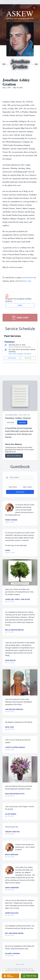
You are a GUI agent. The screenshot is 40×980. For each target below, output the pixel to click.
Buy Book (22, 422)
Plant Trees (28, 358)
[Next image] (35, 682)
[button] (20, 572)
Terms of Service (26, 970)
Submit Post (20, 492)
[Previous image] (4, 682)
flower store (26, 281)
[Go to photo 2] (20, 694)
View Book (10, 422)
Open (20, 305)
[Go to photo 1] (19, 694)
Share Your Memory (14, 456)
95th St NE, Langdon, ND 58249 (20, 354)
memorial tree (28, 277)
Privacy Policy (14, 970)
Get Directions (12, 358)
